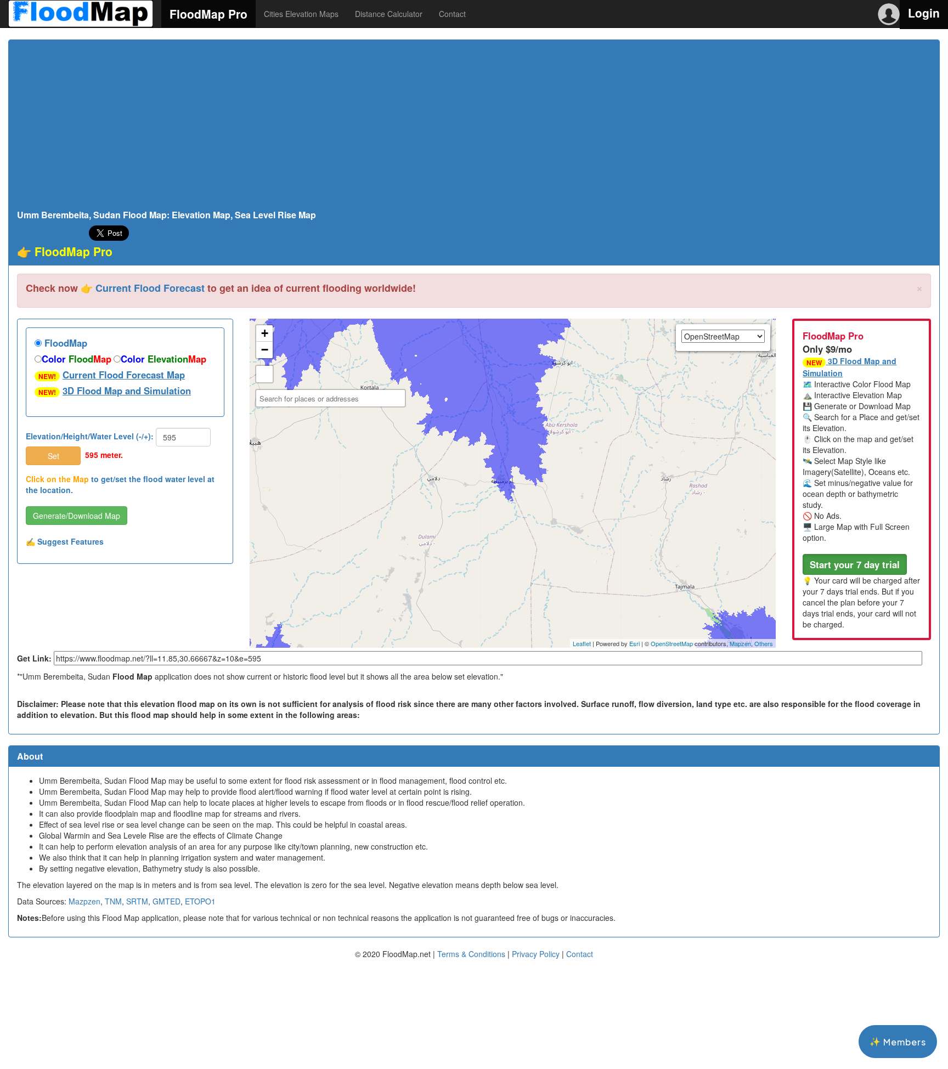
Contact (452, 13)
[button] (855, 564)
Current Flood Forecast (150, 288)
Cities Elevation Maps (301, 13)
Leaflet (582, 643)
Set (53, 455)
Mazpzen (84, 901)
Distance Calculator (388, 13)
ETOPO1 (200, 901)
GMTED (166, 901)
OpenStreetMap (672, 643)
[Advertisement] (474, 128)
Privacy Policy (536, 953)
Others (763, 643)
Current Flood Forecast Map (124, 374)
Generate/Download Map (76, 515)
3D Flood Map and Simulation (127, 390)
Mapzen (740, 643)
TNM (113, 901)
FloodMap (64, 342)
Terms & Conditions (471, 953)
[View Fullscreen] (264, 374)
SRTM (137, 901)
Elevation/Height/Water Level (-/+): (90, 436)
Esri (634, 643)
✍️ (65, 541)
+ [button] (264, 333)
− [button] (264, 350)
